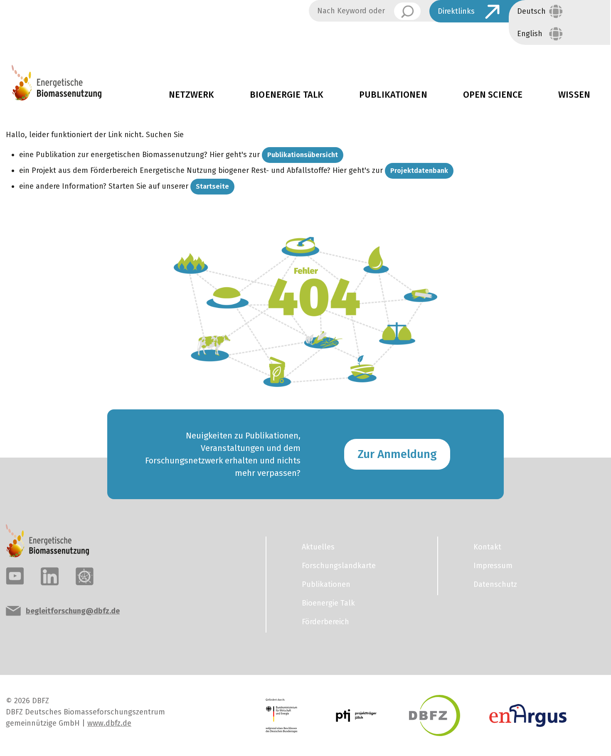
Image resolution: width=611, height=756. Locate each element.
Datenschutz (495, 584)
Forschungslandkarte (339, 565)
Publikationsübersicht (302, 155)
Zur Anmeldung (397, 454)
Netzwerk (191, 94)
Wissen (574, 94)
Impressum (492, 565)
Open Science (493, 94)
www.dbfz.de (109, 723)
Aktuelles (458, 36)
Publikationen (393, 94)
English (529, 33)
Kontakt (487, 547)
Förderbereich (325, 621)
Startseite (212, 186)
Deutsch (531, 11)
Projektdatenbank (419, 171)
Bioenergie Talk (286, 94)
